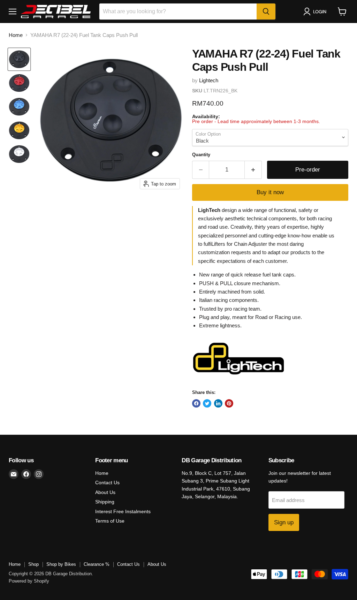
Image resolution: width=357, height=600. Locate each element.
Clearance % (96, 564)
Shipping (104, 501)
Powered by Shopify (29, 581)
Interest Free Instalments (123, 511)
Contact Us (107, 482)
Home (16, 35)
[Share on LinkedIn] (218, 403)
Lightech (208, 80)
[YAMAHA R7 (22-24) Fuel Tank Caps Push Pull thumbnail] (19, 59)
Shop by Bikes (61, 564)
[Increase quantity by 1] (253, 170)
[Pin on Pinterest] (229, 403)
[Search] (266, 11)
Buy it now (270, 192)
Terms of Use (109, 521)
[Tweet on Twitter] (207, 403)
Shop (33, 564)
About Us (105, 492)
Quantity (201, 154)
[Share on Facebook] (196, 403)
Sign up (284, 522)
